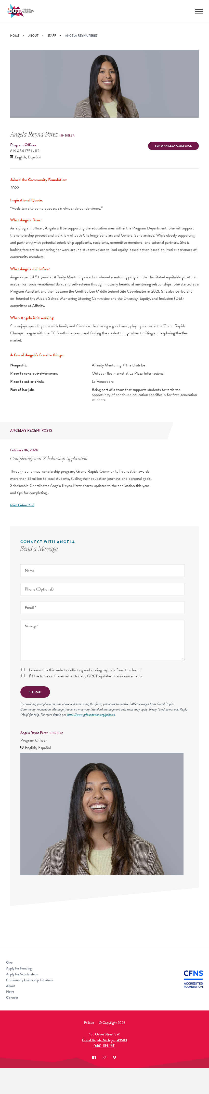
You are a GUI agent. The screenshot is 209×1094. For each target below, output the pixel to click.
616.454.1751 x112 (24, 151)
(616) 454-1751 (104, 1045)
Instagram (104, 1057)
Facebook (94, 1057)
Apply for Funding (19, 968)
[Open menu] (198, 11)
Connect (12, 997)
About (33, 35)
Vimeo (115, 1057)
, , (104, 1037)
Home (14, 35)
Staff (51, 35)
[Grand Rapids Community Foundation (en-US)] (20, 12)
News (10, 991)
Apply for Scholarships (22, 974)
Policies (89, 1022)
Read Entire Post (22, 505)
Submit (35, 692)
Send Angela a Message (173, 146)
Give (9, 962)
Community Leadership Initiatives (29, 979)
